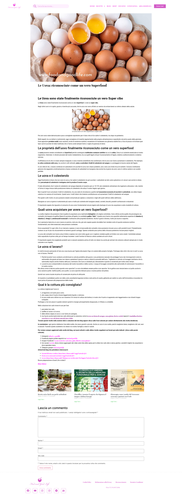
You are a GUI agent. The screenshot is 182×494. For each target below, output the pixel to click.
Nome (40, 440)
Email (40, 448)
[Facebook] (28, 490)
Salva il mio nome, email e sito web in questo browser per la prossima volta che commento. (73, 463)
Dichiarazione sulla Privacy (103, 482)
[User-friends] (63, 490)
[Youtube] (35, 490)
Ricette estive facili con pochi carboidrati (52, 394)
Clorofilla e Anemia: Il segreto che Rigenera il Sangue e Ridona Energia (90, 395)
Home (92, 6)
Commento (42, 416)
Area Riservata (145, 6)
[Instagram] (42, 490)
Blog (109, 6)
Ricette (99, 6)
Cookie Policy (87, 482)
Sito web (41, 455)
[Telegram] (56, 490)
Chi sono (122, 6)
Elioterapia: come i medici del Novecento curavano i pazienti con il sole (125, 395)
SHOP (114, 6)
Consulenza (132, 6)
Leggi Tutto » (41, 399)
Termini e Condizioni (136, 482)
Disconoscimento (121, 482)
